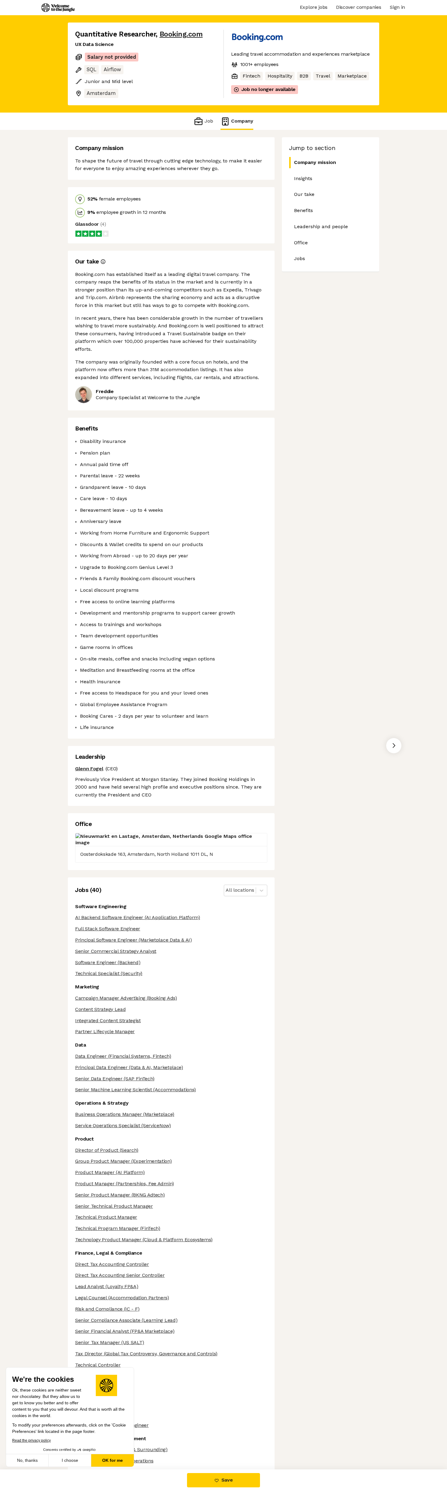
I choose (70, 1460)
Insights (303, 178)
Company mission (315, 162)
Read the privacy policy (31, 1440)
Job (209, 121)
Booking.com (181, 34)
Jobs (299, 258)
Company (242, 121)
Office (301, 243)
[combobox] (226, 890)
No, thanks (27, 1460)
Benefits (303, 210)
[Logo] (58, 7)
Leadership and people (321, 226)
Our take (304, 194)
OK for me (112, 1460)
